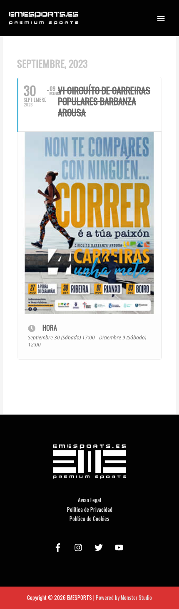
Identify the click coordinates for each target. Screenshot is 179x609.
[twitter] (99, 547)
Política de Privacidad (89, 509)
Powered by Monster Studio (124, 598)
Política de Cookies (89, 518)
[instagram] (79, 547)
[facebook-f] (59, 547)
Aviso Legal (89, 500)
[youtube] (120, 547)
